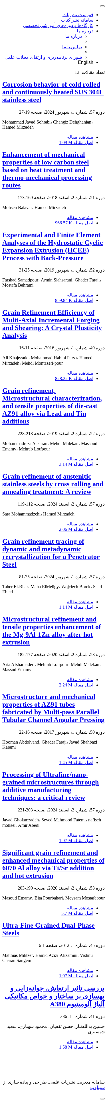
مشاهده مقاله (80, 137)
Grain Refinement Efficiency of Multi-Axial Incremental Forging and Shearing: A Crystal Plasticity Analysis (52, 324)
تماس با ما (72, 46)
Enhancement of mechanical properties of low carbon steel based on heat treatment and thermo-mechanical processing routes (47, 170)
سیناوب (97, 1087)
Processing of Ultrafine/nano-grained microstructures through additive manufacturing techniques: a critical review (50, 786)
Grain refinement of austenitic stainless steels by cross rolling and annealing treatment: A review (52, 484)
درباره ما (85, 30)
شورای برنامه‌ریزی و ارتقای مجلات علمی (43, 57)
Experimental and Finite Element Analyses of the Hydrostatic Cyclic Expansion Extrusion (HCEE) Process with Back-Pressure (52, 246)
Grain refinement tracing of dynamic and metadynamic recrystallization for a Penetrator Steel (51, 553)
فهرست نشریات (77, 14)
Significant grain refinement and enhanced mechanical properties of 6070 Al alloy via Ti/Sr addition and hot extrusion (53, 864)
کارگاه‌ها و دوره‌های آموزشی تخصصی (58, 25)
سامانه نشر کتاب (77, 20)
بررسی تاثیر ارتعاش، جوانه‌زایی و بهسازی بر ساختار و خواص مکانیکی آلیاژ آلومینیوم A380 (55, 996)
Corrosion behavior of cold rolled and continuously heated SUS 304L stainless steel (53, 92)
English (85, 62)
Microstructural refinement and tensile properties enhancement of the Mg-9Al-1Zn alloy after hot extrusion (51, 630)
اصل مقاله (76, 142)
